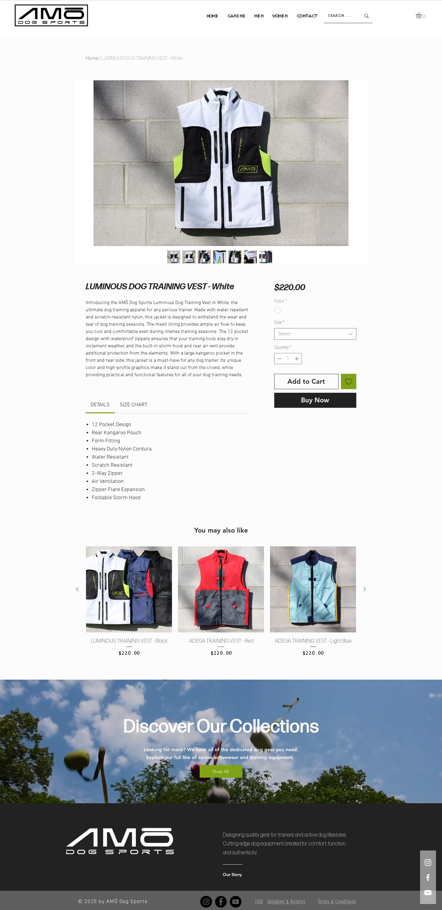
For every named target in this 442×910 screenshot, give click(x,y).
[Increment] (297, 358)
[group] (221, 609)
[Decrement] (279, 358)
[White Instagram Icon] (427, 862)
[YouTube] (235, 902)
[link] (100, 405)
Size (279, 322)
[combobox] (315, 334)
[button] (422, 15)
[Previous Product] (77, 589)
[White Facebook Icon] (427, 877)
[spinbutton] (288, 358)
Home (92, 58)
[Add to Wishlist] (348, 381)
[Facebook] (221, 902)
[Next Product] (364, 589)
